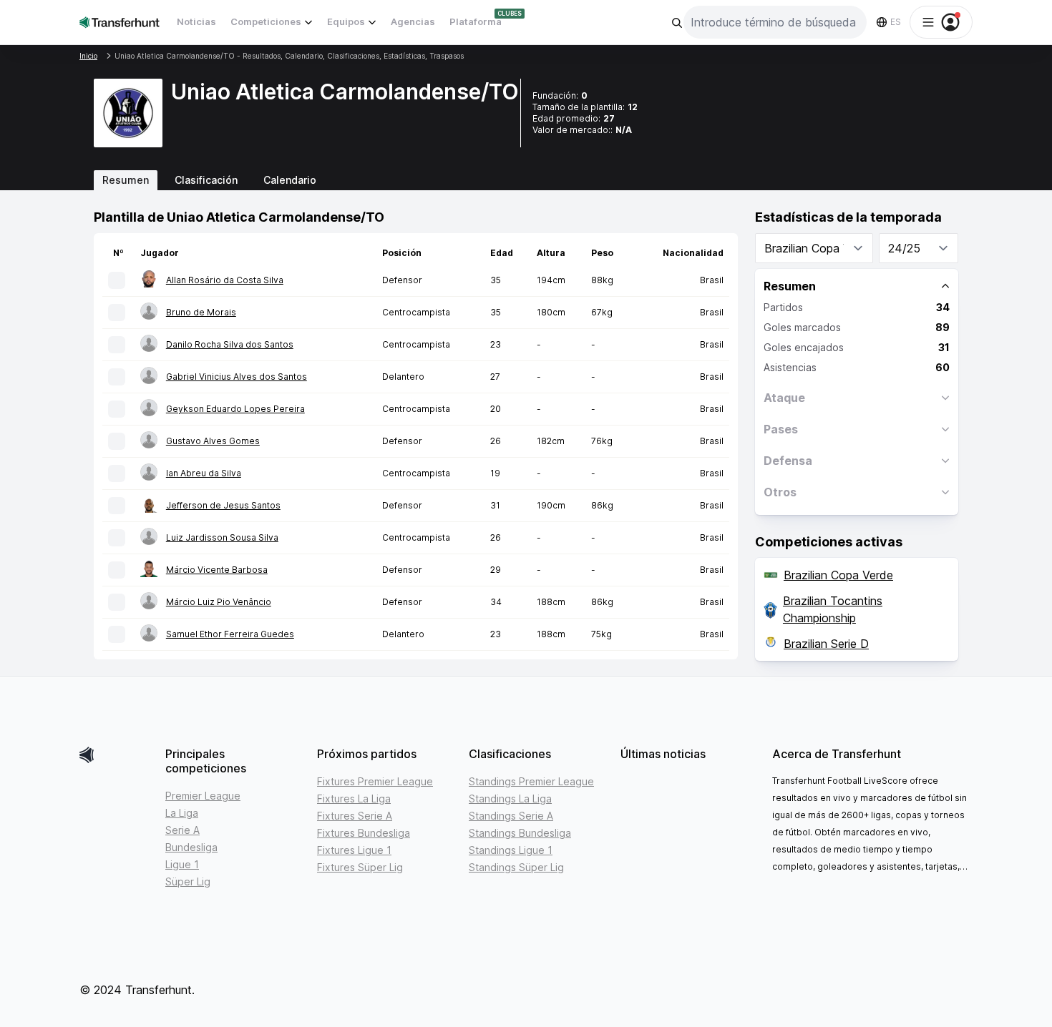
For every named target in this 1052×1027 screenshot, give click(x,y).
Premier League (202, 796)
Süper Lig (187, 881)
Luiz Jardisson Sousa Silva (222, 537)
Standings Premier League (531, 781)
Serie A (182, 830)
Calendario (289, 180)
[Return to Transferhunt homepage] (119, 22)
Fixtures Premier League (375, 781)
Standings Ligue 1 (510, 850)
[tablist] (526, 180)
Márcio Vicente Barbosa (217, 569)
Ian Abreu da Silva (203, 473)
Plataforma (475, 21)
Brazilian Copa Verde (838, 575)
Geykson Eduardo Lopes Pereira (235, 408)
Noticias (196, 21)
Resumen (125, 180)
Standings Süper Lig (516, 867)
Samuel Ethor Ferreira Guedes (230, 634)
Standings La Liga (510, 798)
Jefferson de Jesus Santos (223, 505)
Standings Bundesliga (520, 833)
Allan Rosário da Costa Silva (224, 280)
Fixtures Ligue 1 (354, 850)
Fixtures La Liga (354, 798)
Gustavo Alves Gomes (213, 441)
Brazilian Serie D (826, 644)
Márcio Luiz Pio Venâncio (218, 601)
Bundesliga (191, 847)
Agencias (413, 21)
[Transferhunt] (116, 755)
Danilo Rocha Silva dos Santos (229, 344)
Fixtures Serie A (354, 816)
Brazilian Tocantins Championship (832, 609)
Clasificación (206, 180)
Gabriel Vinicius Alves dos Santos (236, 376)
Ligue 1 (182, 864)
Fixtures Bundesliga (363, 833)
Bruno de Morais (201, 312)
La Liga (181, 813)
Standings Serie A (511, 816)
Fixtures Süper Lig (360, 867)
